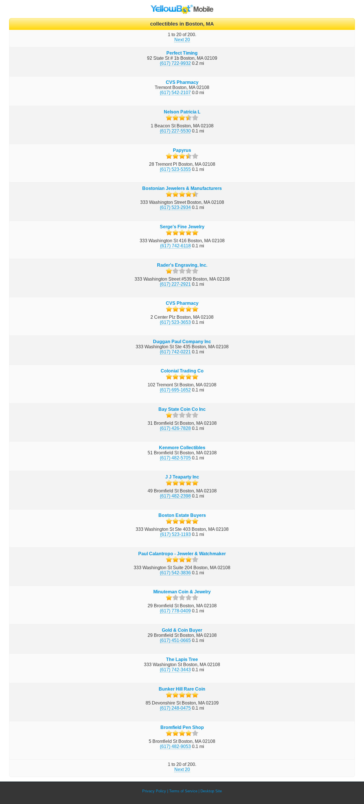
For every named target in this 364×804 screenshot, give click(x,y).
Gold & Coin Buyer (182, 630)
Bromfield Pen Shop (182, 727)
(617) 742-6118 (175, 245)
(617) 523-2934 (175, 207)
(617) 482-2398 (175, 496)
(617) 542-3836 (175, 572)
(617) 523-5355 (175, 169)
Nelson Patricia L (182, 111)
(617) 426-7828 (175, 428)
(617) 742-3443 (175, 669)
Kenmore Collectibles (182, 447)
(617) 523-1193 (175, 534)
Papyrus (182, 150)
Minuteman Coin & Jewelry (182, 591)
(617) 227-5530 (175, 131)
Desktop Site (211, 791)
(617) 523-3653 (175, 322)
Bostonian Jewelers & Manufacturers (182, 188)
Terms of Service (183, 791)
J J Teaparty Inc (182, 476)
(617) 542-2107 (175, 92)
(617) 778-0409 (175, 610)
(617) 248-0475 (175, 708)
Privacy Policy (154, 791)
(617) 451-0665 (175, 640)
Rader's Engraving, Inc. (182, 265)
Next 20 (182, 39)
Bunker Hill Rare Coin (182, 689)
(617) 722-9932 (175, 63)
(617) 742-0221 (175, 351)
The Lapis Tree (182, 659)
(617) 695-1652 (175, 390)
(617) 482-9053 (175, 746)
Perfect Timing (182, 53)
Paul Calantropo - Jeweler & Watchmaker (182, 553)
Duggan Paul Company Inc (182, 341)
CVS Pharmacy (182, 82)
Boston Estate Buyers (182, 515)
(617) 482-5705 (175, 457)
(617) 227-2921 (175, 284)
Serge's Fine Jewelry (182, 226)
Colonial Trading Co (182, 370)
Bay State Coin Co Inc (182, 409)
